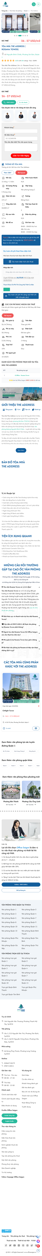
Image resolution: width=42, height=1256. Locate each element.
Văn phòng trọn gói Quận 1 (9, 959)
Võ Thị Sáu (10, 722)
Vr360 (33, 1240)
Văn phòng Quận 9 (29, 922)
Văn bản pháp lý (8, 1152)
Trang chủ (5, 1236)
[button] (14, 35)
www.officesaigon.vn (30, 1252)
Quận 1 (27, 722)
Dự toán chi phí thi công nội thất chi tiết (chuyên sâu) (22, 296)
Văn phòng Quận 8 (9, 922)
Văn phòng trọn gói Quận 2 (29, 959)
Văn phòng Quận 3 (9, 913)
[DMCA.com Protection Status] (6, 1231)
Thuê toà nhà (11, 1240)
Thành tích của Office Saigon (30, 1097)
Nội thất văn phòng (9, 1160)
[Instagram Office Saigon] (27, 1245)
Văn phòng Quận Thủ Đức (30, 947)
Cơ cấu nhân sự (28, 1079)
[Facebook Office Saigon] (6, 1245)
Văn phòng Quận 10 (9, 926)
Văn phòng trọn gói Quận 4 (29, 967)
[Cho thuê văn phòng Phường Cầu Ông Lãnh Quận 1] (31, 793)
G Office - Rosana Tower (22, 375)
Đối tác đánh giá (28, 1087)
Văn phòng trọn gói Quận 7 (29, 974)
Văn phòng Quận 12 (9, 931)
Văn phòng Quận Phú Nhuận (10, 939)
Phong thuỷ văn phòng (10, 1164)
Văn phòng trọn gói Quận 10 (9, 981)
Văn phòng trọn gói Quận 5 (9, 974)
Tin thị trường (7, 1172)
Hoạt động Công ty (29, 1102)
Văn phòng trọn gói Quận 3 (9, 967)
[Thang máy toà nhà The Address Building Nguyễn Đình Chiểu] (15, 23)
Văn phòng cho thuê (17, 1236)
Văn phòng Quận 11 (29, 926)
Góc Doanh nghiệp (9, 1168)
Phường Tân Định (19, 722)
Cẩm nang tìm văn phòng (8, 1132)
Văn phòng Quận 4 (29, 913)
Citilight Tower (8, 710)
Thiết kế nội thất (24, 1240)
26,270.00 (19, 278)
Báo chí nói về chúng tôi (31, 1091)
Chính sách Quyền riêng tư (11, 1100)
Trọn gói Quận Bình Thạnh (9, 988)
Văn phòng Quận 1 (9, 909)
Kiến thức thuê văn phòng (8, 1139)
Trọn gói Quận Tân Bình (11, 994)
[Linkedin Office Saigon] (19, 1245)
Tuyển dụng (26, 1106)
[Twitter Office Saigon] (10, 1245)
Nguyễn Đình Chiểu (14, 54)
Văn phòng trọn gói (33, 1236)
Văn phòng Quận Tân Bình (30, 939)
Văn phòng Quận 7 (29, 918)
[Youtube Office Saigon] (14, 1245)
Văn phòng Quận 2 (29, 909)
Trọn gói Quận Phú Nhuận (29, 988)
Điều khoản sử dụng (9, 1105)
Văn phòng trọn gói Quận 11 (29, 981)
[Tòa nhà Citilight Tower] (21, 688)
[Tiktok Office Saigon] (31, 1245)
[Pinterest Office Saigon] (23, 1245)
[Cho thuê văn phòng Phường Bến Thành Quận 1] (11, 793)
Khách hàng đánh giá (30, 1083)
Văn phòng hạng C (28, 189)
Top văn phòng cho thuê (11, 1156)
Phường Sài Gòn (28, 54)
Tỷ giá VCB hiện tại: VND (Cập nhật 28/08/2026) (18, 279)
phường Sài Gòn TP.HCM (21, 421)
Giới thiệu (25, 1075)
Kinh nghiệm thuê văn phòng (10, 1146)
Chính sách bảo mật (9, 1094)
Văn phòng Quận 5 (9, 918)
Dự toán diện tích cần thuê (22, 261)
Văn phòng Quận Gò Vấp (10, 947)
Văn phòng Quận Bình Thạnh (30, 932)
